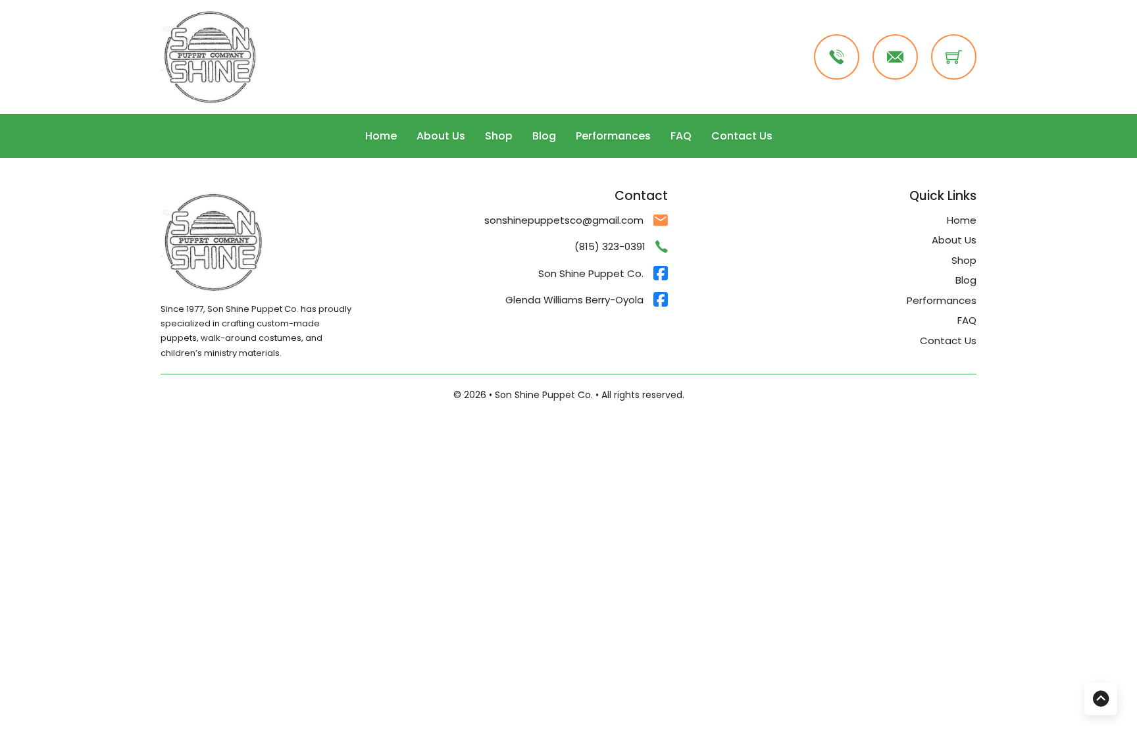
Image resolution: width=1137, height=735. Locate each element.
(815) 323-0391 (609, 246)
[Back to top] (1100, 698)
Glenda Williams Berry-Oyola (574, 300)
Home (381, 135)
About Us (441, 135)
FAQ (681, 135)
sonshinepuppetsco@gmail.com (564, 220)
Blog (544, 135)
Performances (613, 135)
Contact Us (741, 135)
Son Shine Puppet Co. (591, 273)
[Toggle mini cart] (954, 57)
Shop (499, 135)
